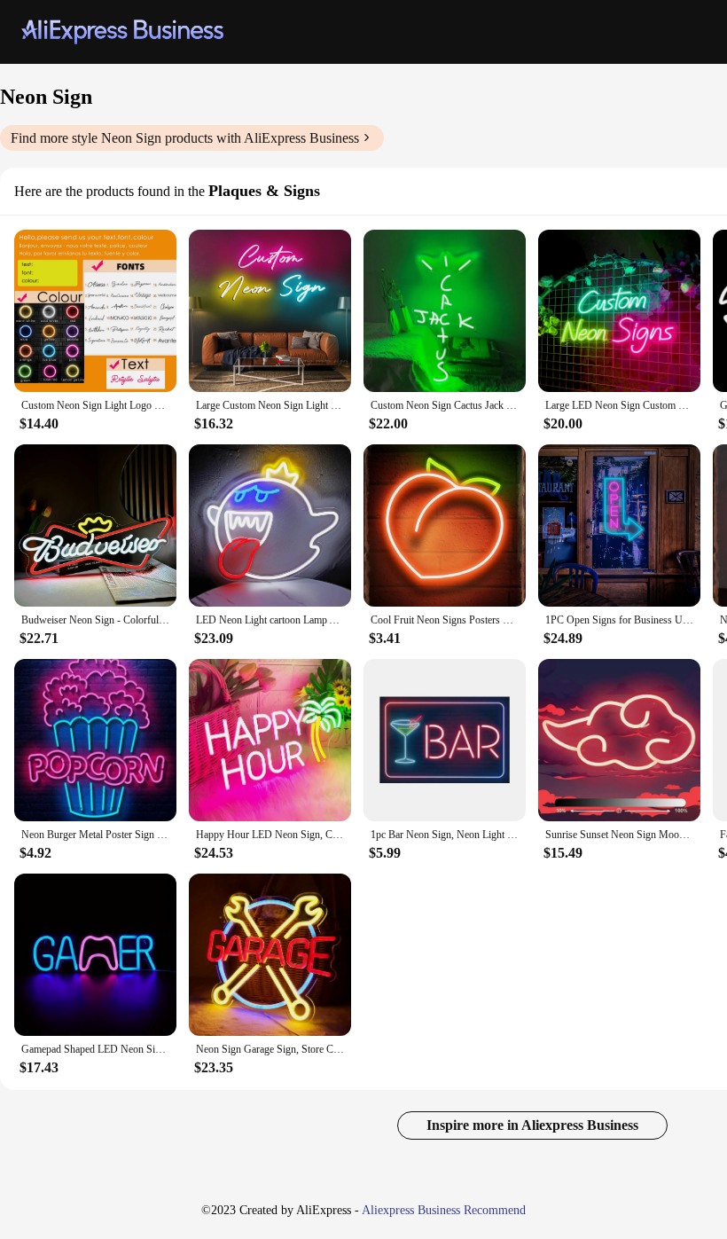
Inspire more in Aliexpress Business (532, 1125)
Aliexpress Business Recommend (444, 1210)
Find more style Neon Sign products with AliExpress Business (185, 137)
